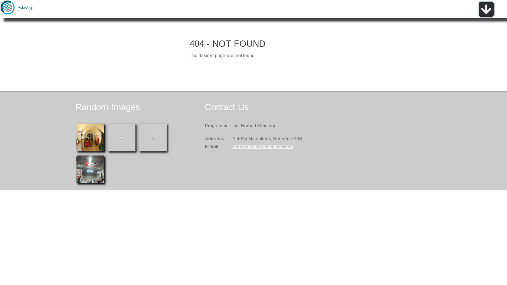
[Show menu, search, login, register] (486, 16)
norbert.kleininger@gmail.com (262, 146)
